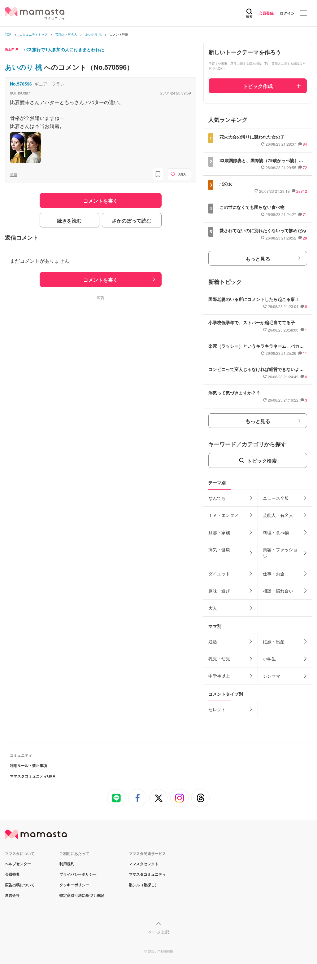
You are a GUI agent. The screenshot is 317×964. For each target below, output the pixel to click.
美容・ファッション (280, 552)
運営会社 (12, 895)
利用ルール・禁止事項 (28, 765)
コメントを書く (100, 279)
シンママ (271, 676)
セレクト (217, 709)
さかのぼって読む (131, 220)
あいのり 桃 (24, 67)
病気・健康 (219, 549)
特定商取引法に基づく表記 (81, 895)
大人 (212, 608)
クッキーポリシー (74, 885)
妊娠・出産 (273, 641)
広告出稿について (20, 885)
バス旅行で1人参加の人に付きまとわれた (64, 49)
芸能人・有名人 (278, 515)
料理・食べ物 (276, 532)
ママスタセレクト (143, 863)
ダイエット (219, 573)
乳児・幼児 (219, 658)
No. (21, 84)
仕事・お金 (273, 573)
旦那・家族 (219, 532)
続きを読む (69, 220)
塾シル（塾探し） (143, 885)
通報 (13, 174)
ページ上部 (158, 932)
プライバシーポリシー (78, 874)
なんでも (217, 498)
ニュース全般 (276, 498)
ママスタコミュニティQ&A (32, 776)
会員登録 (266, 13)
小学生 (269, 658)
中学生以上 (219, 676)
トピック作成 (258, 86)
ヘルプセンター (18, 863)
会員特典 (12, 874)
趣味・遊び (219, 591)
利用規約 (66, 863)
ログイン (287, 13)
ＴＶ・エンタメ (223, 515)
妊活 (212, 641)
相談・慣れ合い (278, 591)
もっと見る (257, 258)
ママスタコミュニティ (147, 874)
